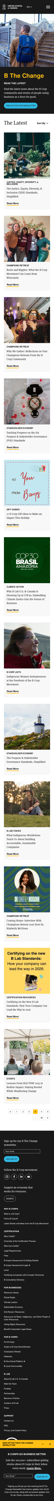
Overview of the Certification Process (20, 1241)
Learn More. (34, 1468)
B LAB (7, 1374)
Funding (7, 1388)
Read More (13, 203)
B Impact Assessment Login (16, 1265)
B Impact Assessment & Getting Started (21, 1260)
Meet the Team (10, 1383)
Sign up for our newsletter (21, 105)
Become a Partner (12, 1398)
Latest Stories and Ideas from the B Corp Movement (26, 1223)
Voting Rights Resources (14, 1324)
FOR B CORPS (11, 1337)
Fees (6, 1255)
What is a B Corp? (12, 1213)
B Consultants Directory (14, 1279)
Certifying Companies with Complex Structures (24, 1274)
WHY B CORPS (11, 1208)
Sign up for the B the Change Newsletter (18, 1444)
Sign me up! (11, 1159)
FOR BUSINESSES (12, 1287)
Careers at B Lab (11, 1403)
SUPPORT (9, 1415)
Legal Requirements (12, 1250)
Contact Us (9, 1420)
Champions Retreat (12, 1351)
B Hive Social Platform (13, 1361)
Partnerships (9, 1393)
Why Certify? (9, 1236)
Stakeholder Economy (13, 1307)
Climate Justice (10, 1302)
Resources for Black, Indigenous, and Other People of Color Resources (27, 1318)
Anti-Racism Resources (14, 1311)
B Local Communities (13, 1366)
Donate (10, 1198)
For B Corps (9, 1341)
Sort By (41, 123)
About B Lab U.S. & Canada (16, 1378)
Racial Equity (9, 1297)
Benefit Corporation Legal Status (18, 1329)
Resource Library (11, 1292)
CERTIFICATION (11, 1231)
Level (6, 1270)
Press (6, 1407)
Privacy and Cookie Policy (15, 1430)
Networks (8, 1356)
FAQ (6, 1425)
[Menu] (48, 7)
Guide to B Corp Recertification (17, 1346)
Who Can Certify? (11, 1245)
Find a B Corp (10, 1218)
